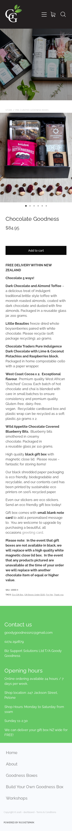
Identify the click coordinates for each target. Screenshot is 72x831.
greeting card (32, 532)
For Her (49, 595)
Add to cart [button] (36, 250)
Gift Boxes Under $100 (34, 595)
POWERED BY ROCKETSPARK (19, 822)
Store (9, 109)
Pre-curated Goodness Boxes (32, 109)
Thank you (59, 595)
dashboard (28, 812)
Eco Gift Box (17, 595)
